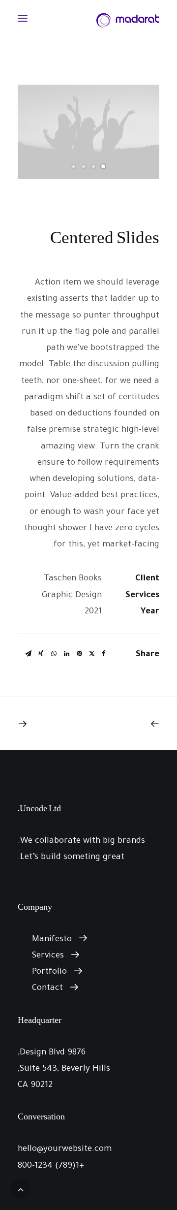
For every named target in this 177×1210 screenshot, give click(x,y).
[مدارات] (127, 18)
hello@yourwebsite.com (65, 1149)
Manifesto (52, 940)
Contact (47, 988)
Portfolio (49, 972)
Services (48, 956)
